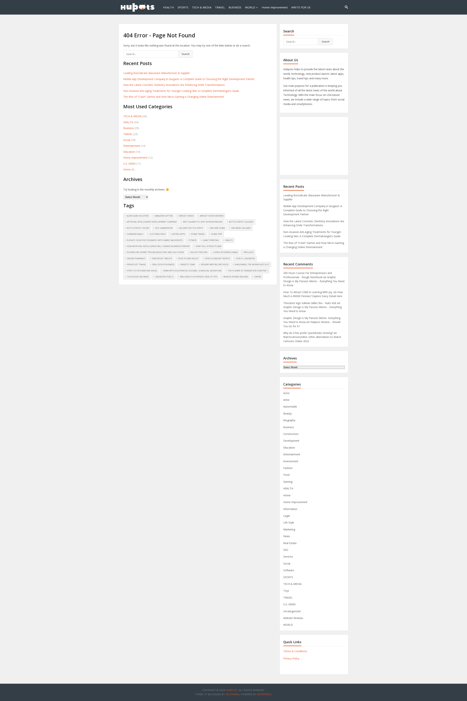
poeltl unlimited (245, 258)
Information (290, 509)
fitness (192, 240)
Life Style (288, 522)
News (286, 536)
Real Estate (290, 543)
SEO (285, 550)
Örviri (257, 276)
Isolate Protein (198, 252)
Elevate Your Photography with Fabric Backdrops (155, 240)
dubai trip (216, 234)
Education (129, 151)
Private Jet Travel (136, 264)
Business (128, 128)
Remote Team (188, 264)
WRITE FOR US (300, 7)
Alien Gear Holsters (138, 215)
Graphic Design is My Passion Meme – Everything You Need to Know (313, 281)
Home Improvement (275, 7)
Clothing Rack (158, 234)
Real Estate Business (163, 264)
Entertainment (131, 145)
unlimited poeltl (164, 276)
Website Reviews (293, 618)
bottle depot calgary (241, 221)
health (229, 240)
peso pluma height (188, 258)
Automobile (290, 406)
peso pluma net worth (217, 258)
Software (288, 570)
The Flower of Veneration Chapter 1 (248, 270)
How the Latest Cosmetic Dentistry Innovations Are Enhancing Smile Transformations (174, 85)
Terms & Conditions (295, 651)
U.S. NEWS (129, 163)
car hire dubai (217, 228)
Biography (289, 420)
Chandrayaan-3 (135, 234)
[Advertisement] (314, 146)
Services (288, 556)
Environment (290, 461)
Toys (286, 590)
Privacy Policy (291, 658)
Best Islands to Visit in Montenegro (203, 221)
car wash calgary (241, 228)
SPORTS (183, 7)
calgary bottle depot (191, 228)
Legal (286, 515)
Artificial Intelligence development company (152, 221)
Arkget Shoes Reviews (211, 215)
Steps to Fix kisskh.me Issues (142, 270)
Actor (286, 393)
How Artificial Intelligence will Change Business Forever (158, 246)
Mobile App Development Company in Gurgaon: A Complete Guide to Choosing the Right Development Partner (188, 79)
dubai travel (198, 234)
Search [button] (186, 54)
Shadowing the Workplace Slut (252, 264)
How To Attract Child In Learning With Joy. (308, 292)
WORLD (250, 7)
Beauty (287, 413)
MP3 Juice (249, 252)
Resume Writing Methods (214, 264)
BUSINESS (235, 7)
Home (127, 169)
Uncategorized (291, 611)
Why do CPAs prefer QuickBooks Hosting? (308, 333)
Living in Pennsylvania (225, 252)
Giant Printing (211, 240)
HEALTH (168, 7)
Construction (290, 434)
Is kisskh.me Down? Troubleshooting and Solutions (155, 252)
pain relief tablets (162, 258)
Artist (286, 400)
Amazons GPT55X (164, 215)
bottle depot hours (138, 228)
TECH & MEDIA (201, 7)
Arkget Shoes (186, 215)
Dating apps (178, 234)
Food (286, 474)
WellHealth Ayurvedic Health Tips (198, 276)
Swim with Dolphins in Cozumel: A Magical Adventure (192, 270)
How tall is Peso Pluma (208, 246)
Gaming (287, 481)
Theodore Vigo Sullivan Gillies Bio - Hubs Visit (309, 303)
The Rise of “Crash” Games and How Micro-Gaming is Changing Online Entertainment (173, 96)
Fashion (288, 468)
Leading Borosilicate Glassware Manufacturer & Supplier (156, 73)
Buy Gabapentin (164, 228)
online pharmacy (136, 258)
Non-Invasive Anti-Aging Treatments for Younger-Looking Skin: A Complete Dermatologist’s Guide (181, 91)
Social (126, 140)
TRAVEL (220, 7)
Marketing (289, 529)
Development (291, 440)
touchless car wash (138, 276)
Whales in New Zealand (235, 276)
